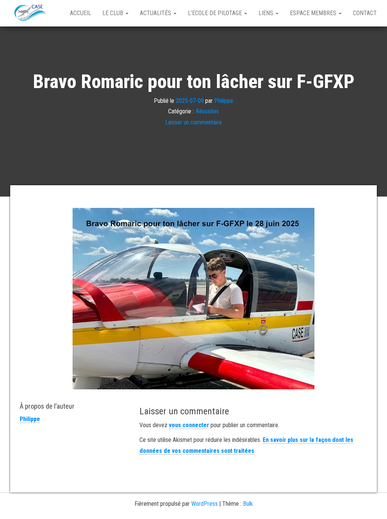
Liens (267, 13)
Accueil (80, 13)
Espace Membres (314, 13)
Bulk (248, 503)
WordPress (204, 503)
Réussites (207, 111)
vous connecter (189, 425)
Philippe (223, 100)
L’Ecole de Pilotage (215, 13)
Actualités (156, 13)
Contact (365, 13)
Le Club (113, 13)
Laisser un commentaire (193, 122)
